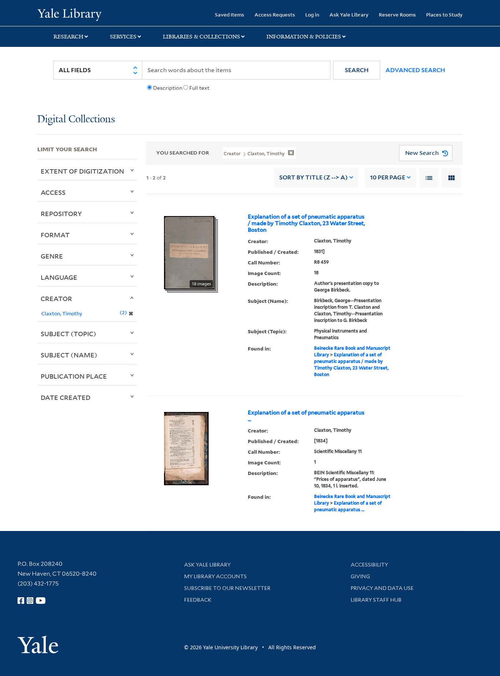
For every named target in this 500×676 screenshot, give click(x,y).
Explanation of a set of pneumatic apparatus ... (306, 416)
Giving (360, 576)
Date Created (65, 397)
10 (387, 177)
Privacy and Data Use (382, 588)
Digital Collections (76, 119)
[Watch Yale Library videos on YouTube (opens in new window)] (40, 600)
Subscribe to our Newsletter (227, 588)
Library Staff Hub (376, 600)
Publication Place (74, 376)
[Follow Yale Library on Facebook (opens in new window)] (21, 600)
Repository (61, 213)
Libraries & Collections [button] (201, 36)
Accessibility (369, 565)
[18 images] (189, 252)
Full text (199, 88)
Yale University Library (69, 14)
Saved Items (229, 14)
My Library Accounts (215, 576)
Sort (313, 177)
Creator (56, 298)
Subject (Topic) (68, 333)
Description (167, 88)
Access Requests (274, 14)
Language (59, 277)
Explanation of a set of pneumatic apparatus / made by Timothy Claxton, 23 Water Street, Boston (306, 223)
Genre (52, 256)
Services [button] (123, 36)
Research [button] (68, 36)
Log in (312, 14)
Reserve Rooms (397, 14)
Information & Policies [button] (303, 36)
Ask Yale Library (349, 14)
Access (53, 192)
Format (55, 234)
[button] (356, 70)
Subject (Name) (69, 354)
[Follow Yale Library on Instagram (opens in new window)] (30, 600)
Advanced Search (415, 70)
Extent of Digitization (82, 171)
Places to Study (444, 14)
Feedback (198, 600)
